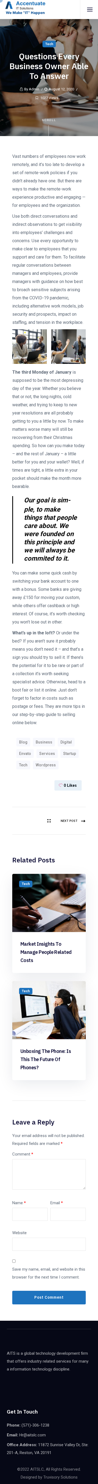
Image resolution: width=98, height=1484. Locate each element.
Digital (66, 742)
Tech (49, 44)
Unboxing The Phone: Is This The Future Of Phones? (45, 1059)
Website (19, 1232)
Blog (23, 742)
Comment (22, 1154)
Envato (25, 753)
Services (47, 753)
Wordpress (46, 765)
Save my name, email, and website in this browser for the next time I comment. (48, 1273)
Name (19, 1202)
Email (56, 1202)
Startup (69, 753)
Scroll (49, 120)
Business (44, 742)
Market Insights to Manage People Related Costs (46, 952)
